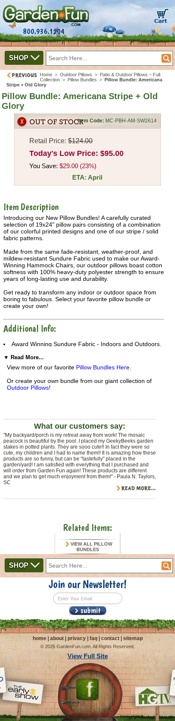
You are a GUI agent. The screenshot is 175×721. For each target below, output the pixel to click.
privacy (77, 638)
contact (110, 638)
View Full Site (88, 656)
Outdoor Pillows (76, 74)
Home (46, 74)
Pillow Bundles (82, 79)
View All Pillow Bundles (90, 546)
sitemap (133, 638)
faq (93, 638)
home (39, 638)
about (57, 638)
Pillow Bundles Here (103, 367)
